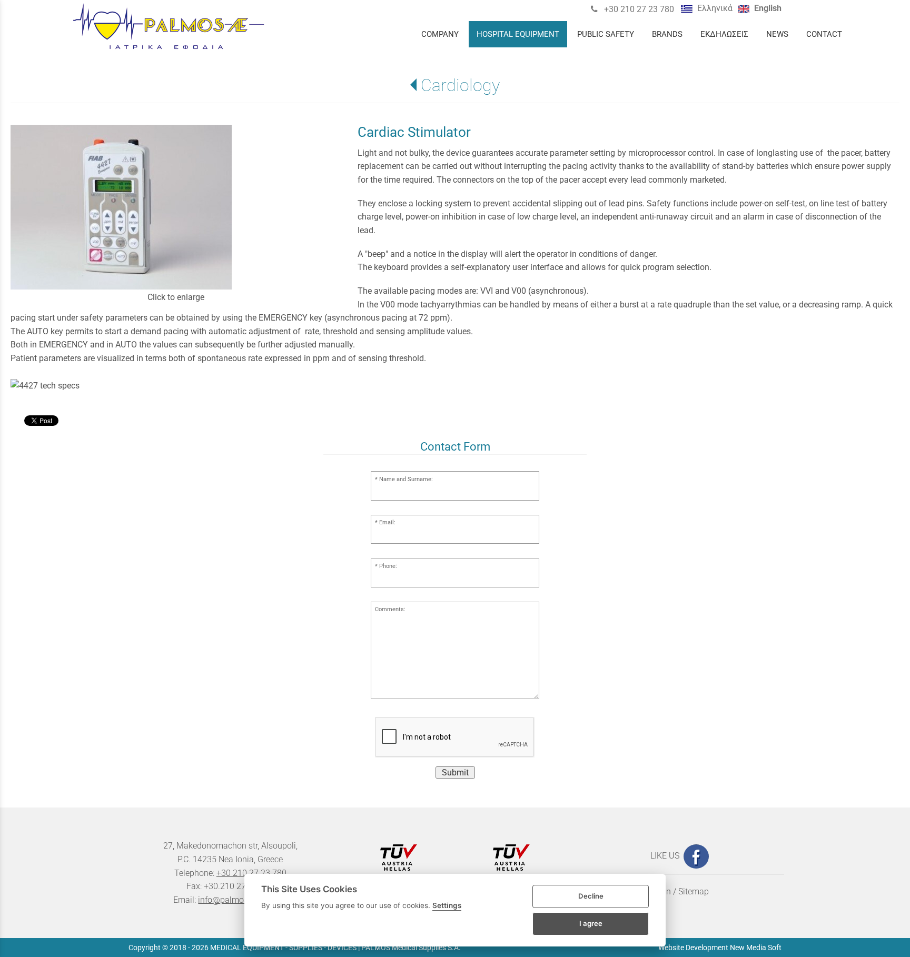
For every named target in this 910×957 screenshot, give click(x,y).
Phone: (388, 566)
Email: (387, 522)
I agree (590, 923)
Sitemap (693, 891)
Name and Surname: (406, 479)
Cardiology (460, 85)
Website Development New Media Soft (720, 947)
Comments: (390, 609)
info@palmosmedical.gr (242, 900)
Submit (455, 772)
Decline (591, 896)
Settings (446, 905)
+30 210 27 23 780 (638, 9)
